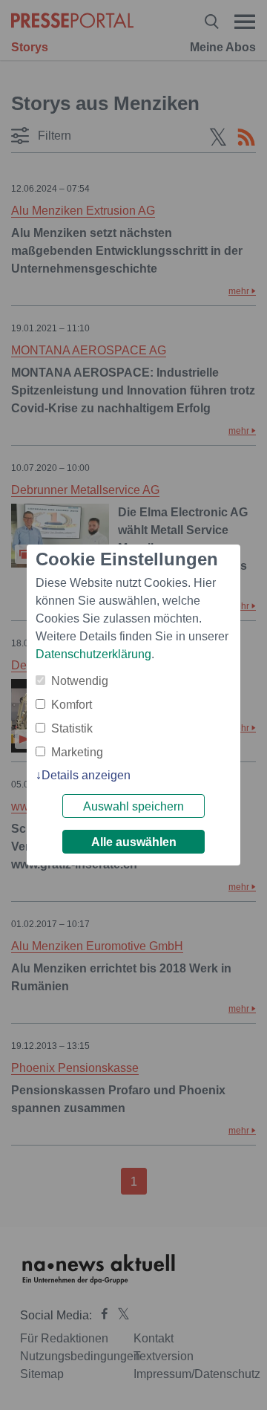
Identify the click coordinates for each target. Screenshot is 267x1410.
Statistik (72, 728)
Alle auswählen (134, 842)
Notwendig (79, 681)
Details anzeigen (86, 775)
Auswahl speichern (133, 806)
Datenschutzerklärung (93, 654)
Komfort (71, 704)
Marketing (77, 752)
